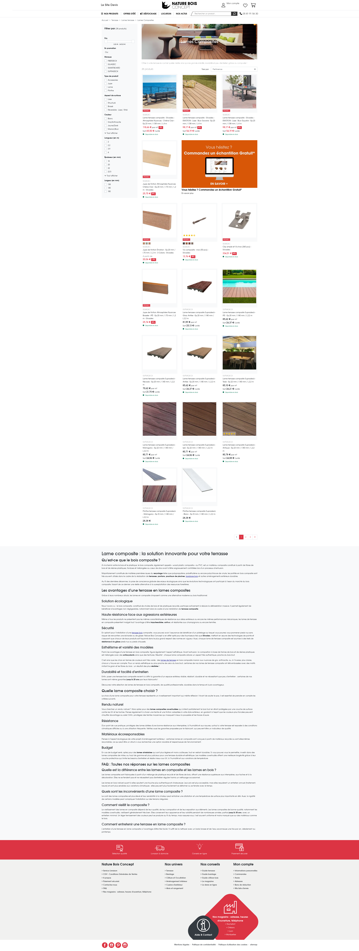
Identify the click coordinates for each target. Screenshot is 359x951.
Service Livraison (110, 870)
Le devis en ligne (209, 885)
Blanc (110, 118)
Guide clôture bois (210, 878)
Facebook (105, 945)
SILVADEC (112, 64)
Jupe (110, 83)
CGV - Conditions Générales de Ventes (120, 874)
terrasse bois (137, 633)
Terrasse (115, 20)
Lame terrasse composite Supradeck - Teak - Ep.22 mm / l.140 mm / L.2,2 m (239, 380)
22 (109, 168)
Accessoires (113, 80)
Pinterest (118, 945)
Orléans (231, 927)
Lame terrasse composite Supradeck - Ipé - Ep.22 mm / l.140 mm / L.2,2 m (199, 446)
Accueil (105, 20)
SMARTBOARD (114, 68)
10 (109, 161)
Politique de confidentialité (204, 944)
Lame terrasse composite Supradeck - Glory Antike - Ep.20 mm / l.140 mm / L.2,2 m (199, 315)
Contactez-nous (110, 885)
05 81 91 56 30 (250, 13)
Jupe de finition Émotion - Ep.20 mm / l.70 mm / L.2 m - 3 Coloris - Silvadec (159, 251)
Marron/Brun (113, 129)
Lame (110, 87)
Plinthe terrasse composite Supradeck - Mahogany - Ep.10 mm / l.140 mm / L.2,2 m (159, 514)
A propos (107, 878)
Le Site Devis (109, 5)
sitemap (253, 944)
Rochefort (231, 924)
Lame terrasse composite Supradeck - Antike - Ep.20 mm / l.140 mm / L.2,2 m (199, 380)
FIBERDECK (112, 61)
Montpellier (231, 934)
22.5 (109, 171)
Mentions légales (182, 944)
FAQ (105, 888)
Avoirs (237, 878)
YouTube (111, 945)
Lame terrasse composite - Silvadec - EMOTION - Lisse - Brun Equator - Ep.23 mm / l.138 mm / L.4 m (239, 121)
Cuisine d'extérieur (174, 885)
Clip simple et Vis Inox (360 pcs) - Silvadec (237, 248)
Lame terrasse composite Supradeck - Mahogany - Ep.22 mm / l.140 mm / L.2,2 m (159, 448)
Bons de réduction (243, 885)
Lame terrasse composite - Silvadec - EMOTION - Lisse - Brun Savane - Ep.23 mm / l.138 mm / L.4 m (199, 121)
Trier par (205, 69)
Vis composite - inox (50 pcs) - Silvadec (195, 251)
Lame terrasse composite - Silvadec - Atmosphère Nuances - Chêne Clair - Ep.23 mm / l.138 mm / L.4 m (159, 121)
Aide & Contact (203, 934)
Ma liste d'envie (241, 888)
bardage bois (192, 576)
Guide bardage (209, 874)
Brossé (110, 106)
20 (109, 164)
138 (109, 184)
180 (109, 191)
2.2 (109, 145)
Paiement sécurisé (111, 881)
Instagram (125, 945)
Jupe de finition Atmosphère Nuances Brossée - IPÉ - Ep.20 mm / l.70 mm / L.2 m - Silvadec (159, 315)
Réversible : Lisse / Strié (117, 110)
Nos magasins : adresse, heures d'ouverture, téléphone (127, 892)
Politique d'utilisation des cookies (233, 944)
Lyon (231, 931)
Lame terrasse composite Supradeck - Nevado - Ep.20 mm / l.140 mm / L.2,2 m (159, 381)
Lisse (110, 99)
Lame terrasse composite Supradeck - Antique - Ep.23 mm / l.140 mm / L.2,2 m (239, 448)
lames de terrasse (168, 660)
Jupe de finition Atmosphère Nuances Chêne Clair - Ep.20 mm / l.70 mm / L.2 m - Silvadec (159, 187)
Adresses (239, 881)
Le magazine (208, 881)
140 (109, 188)
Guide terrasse (208, 870)
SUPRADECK (113, 71)
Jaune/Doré (113, 125)
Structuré (112, 103)
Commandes (240, 874)
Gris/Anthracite (114, 122)
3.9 (109, 149)
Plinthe (111, 90)
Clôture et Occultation (176, 878)
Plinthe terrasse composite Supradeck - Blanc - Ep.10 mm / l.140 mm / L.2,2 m (199, 512)
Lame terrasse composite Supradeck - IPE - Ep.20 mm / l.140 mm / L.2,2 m (239, 314)
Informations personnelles (246, 870)
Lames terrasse (128, 20)
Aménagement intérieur (176, 881)
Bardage (170, 874)
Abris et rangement (174, 888)
